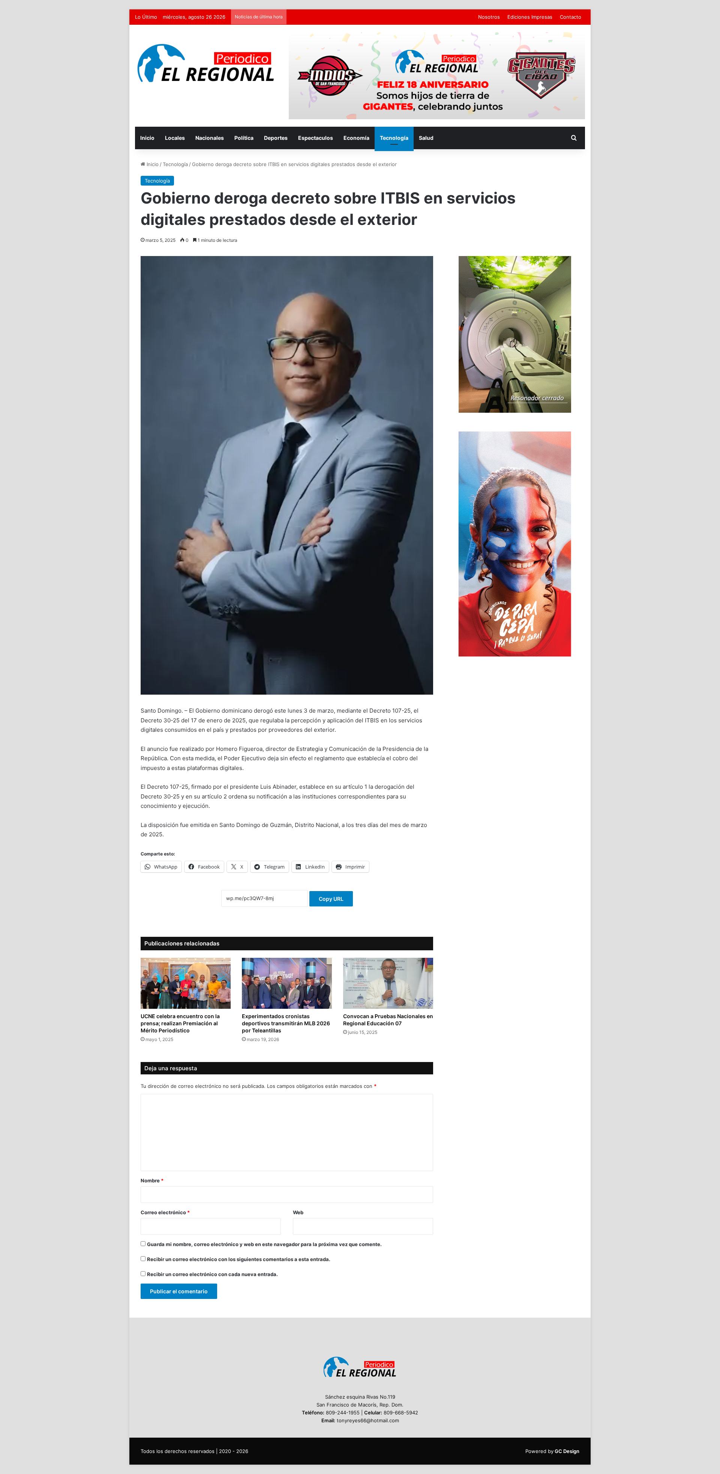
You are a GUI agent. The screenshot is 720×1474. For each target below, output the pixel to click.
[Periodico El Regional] (206, 63)
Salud (426, 138)
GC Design (567, 1451)
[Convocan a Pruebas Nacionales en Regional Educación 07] (388, 983)
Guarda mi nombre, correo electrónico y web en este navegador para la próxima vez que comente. (264, 1244)
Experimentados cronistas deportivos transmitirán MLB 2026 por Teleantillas (286, 1023)
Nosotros (489, 17)
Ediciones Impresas (529, 17)
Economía (356, 138)
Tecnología (394, 138)
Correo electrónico (165, 1212)
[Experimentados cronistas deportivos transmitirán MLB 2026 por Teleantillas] (287, 983)
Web (298, 1212)
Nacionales (209, 138)
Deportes (276, 138)
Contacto (570, 17)
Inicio (147, 138)
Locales (175, 138)
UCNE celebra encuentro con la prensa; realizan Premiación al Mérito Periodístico (180, 1023)
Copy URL (331, 899)
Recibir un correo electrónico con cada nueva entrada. (212, 1274)
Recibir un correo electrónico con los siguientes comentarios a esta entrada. (238, 1259)
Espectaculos (315, 138)
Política (244, 138)
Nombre (152, 1180)
